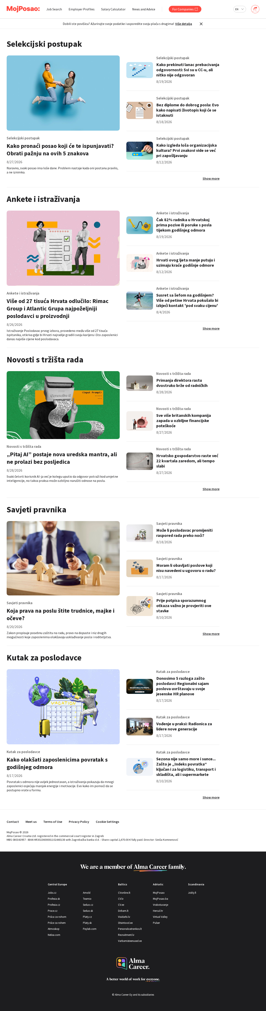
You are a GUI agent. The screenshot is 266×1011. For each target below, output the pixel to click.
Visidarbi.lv (124, 917)
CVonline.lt (124, 892)
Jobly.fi (192, 892)
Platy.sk (87, 923)
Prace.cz (52, 911)
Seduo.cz (88, 905)
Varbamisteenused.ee (130, 941)
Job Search (54, 9)
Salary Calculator (113, 9)
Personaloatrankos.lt (130, 929)
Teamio (87, 899)
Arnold (86, 892)
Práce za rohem (57, 923)
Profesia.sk (54, 899)
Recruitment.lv (126, 935)
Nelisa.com (54, 935)
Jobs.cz (52, 892)
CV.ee (121, 905)
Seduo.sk (88, 911)
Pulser (156, 923)
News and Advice (143, 9)
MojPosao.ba (160, 899)
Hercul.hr (158, 911)
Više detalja (183, 24)
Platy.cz (87, 917)
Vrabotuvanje (160, 905)
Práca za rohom (57, 917)
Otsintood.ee (125, 923)
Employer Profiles (82, 9)
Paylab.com (89, 929)
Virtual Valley (160, 917)
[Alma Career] (133, 963)
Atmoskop (53, 929)
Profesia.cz (54, 905)
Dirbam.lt (123, 911)
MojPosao (159, 892)
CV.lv (120, 899)
